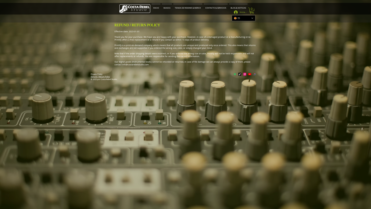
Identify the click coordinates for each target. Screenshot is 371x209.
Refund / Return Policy (100, 76)
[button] (251, 10)
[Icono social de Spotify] (234, 74)
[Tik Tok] (239, 74)
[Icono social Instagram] (244, 74)
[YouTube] (249, 74)
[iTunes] (254, 74)
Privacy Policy (96, 74)
